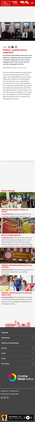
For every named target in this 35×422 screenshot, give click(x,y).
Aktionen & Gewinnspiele (10, 343)
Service (4, 348)
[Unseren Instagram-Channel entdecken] (7, 398)
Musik (3, 358)
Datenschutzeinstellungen (9, 394)
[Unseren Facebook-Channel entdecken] (5, 398)
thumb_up (31, 418)
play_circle (28, 417)
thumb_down (25, 418)
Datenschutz (14, 391)
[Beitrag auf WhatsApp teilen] (9, 47)
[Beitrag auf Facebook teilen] (12, 47)
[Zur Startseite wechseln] (5, 3)
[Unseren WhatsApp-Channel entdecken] (2, 398)
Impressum (4, 391)
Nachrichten (5, 338)
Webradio (4, 332)
